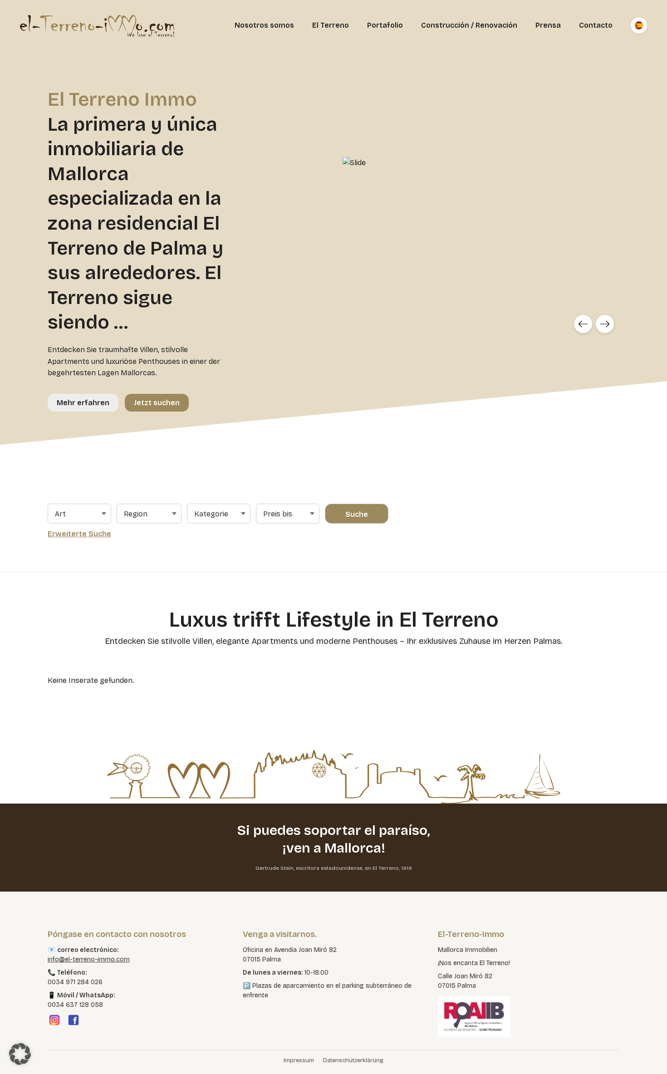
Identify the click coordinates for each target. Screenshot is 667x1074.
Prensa (548, 25)
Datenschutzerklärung (353, 1060)
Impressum (299, 1060)
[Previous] (583, 324)
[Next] (605, 324)
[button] (20, 1054)
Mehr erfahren (83, 402)
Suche (356, 514)
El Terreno (330, 25)
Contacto (596, 25)
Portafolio (385, 25)
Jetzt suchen (157, 402)
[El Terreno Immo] (97, 25)
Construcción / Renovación (469, 25)
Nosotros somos (264, 25)
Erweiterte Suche (79, 534)
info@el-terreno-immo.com (89, 959)
